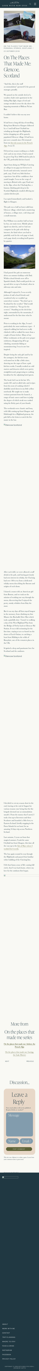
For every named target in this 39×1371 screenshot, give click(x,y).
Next (7, 1061)
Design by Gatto (20, 1368)
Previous (30, 1061)
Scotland (27, 48)
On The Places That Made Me (18, 46)
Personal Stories (12, 48)
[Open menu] (35, 4)
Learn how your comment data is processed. (19, 1158)
